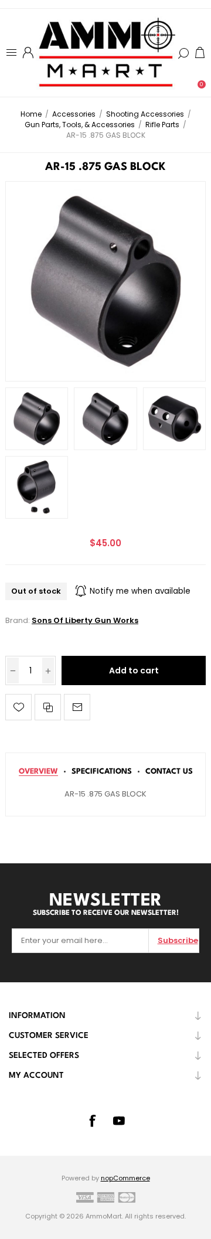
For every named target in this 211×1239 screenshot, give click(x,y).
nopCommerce (125, 1178)
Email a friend (77, 707)
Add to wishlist (18, 707)
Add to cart (134, 670)
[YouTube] (119, 1120)
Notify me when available (140, 591)
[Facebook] (92, 1120)
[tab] (38, 771)
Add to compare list (48, 707)
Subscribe (178, 940)
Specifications (102, 771)
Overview (38, 771)
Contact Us (169, 771)
